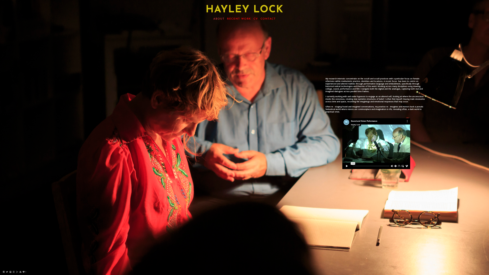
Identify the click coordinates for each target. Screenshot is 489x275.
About (219, 19)
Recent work (239, 19)
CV (256, 19)
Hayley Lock (244, 10)
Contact (268, 19)
